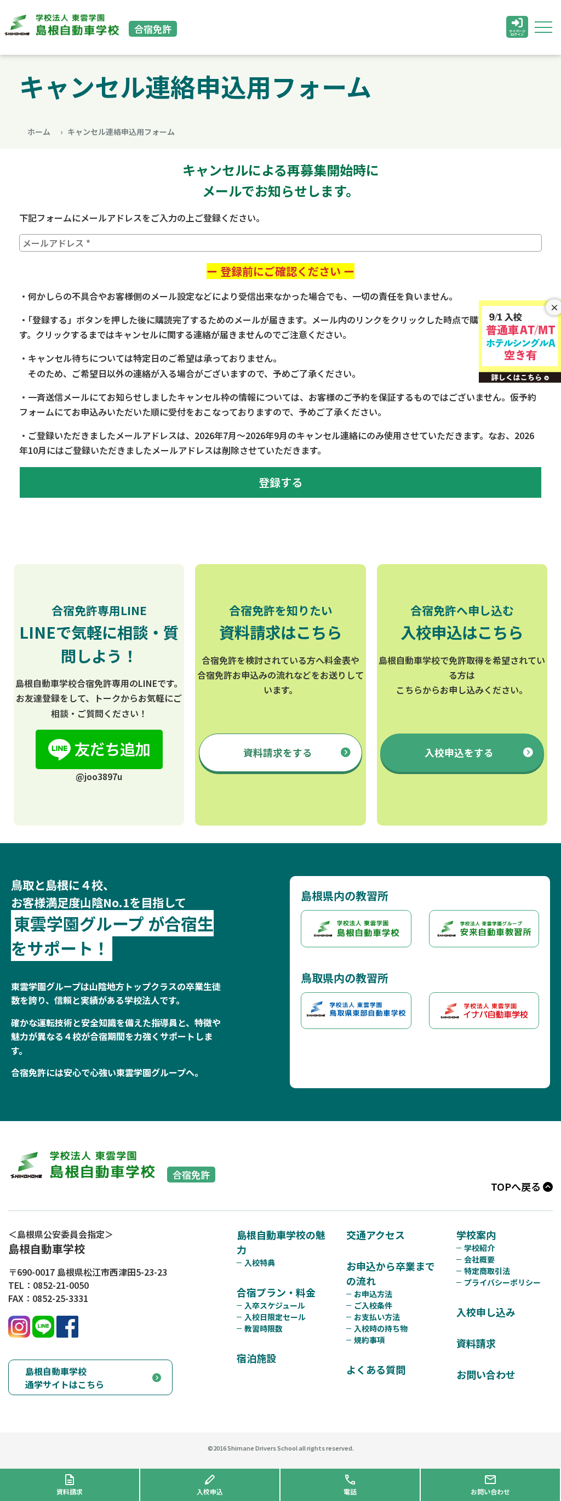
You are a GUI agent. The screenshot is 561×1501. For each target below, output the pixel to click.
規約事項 (369, 1339)
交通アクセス (375, 1234)
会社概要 (479, 1259)
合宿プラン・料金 (276, 1292)
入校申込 (459, 752)
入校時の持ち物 (381, 1328)
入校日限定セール (275, 1316)
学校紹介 (479, 1247)
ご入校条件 (373, 1305)
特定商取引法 (487, 1270)
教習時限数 (263, 1328)
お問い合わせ (486, 1374)
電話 (350, 1491)
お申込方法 (373, 1293)
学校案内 (476, 1234)
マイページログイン (517, 33)
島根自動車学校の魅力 (281, 1241)
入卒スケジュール (274, 1305)
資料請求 (277, 752)
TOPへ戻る (517, 1186)
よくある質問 (375, 1369)
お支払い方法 (377, 1316)
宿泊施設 (256, 1358)
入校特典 (259, 1262)
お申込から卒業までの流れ (390, 1273)
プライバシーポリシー (502, 1282)
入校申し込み (486, 1312)
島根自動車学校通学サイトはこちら (64, 1377)
